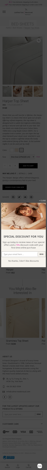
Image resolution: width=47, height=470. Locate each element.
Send (41, 254)
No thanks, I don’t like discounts (23, 260)
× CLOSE (42, 200)
